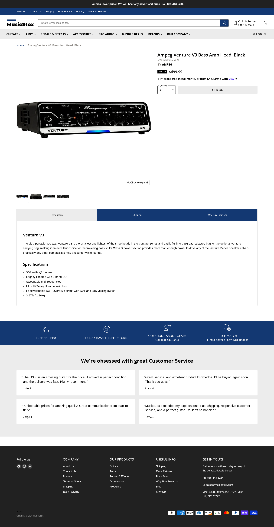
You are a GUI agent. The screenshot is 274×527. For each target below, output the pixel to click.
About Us (21, 11)
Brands (154, 34)
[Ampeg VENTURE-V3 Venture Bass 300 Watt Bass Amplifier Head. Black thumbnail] (36, 196)
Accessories (82, 34)
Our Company (178, 34)
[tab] (56, 215)
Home (20, 45)
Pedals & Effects (53, 34)
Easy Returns (65, 11)
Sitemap (161, 491)
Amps (30, 34)
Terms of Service (97, 11)
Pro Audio (107, 34)
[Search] (224, 23)
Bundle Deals (132, 34)
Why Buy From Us (167, 481)
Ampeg (167, 64)
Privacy (80, 11)
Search (19, 511)
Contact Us (36, 11)
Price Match (163, 476)
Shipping (50, 11)
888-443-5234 (246, 24)
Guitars (12, 34)
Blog (158, 486)
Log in (260, 34)
